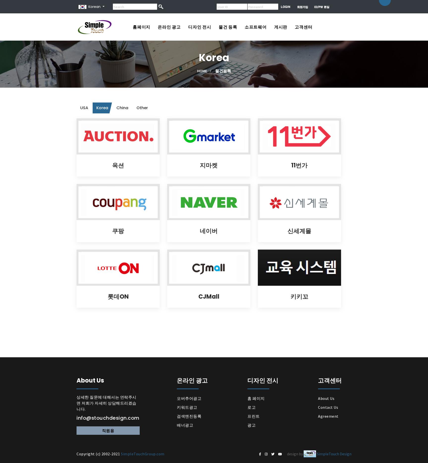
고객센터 (303, 27)
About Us (326, 398)
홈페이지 (141, 27)
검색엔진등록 (189, 416)
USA (84, 108)
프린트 (253, 416)
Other (142, 108)
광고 (251, 425)
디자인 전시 (199, 27)
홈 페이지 (256, 398)
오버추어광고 (189, 398)
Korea (102, 108)
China (122, 108)
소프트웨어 (256, 27)
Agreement (328, 416)
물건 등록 (228, 27)
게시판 (280, 27)
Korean (93, 6)
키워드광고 (187, 407)
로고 (251, 407)
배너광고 (185, 425)
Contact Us (328, 407)
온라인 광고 (169, 27)
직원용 (108, 430)
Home (202, 70)
